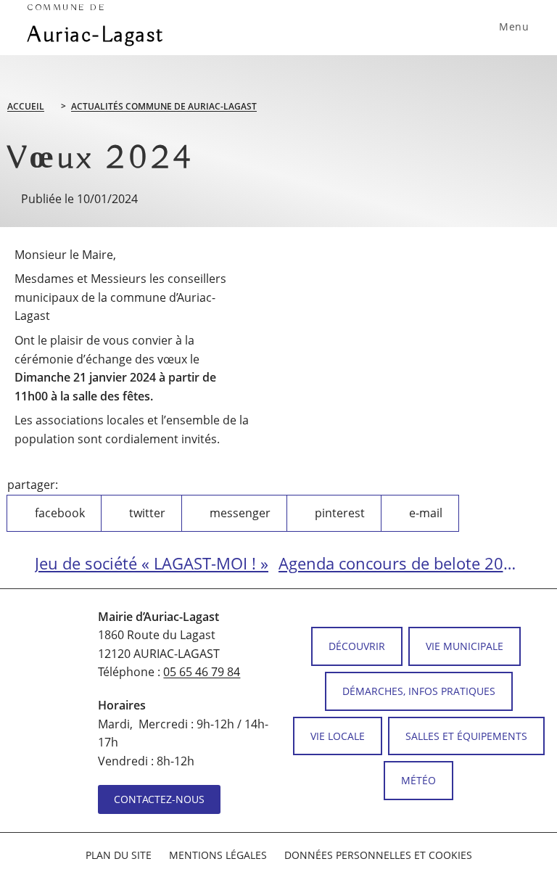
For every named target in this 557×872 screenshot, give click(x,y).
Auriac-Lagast (96, 25)
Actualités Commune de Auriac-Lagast (164, 106)
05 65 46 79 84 (201, 672)
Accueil (25, 106)
